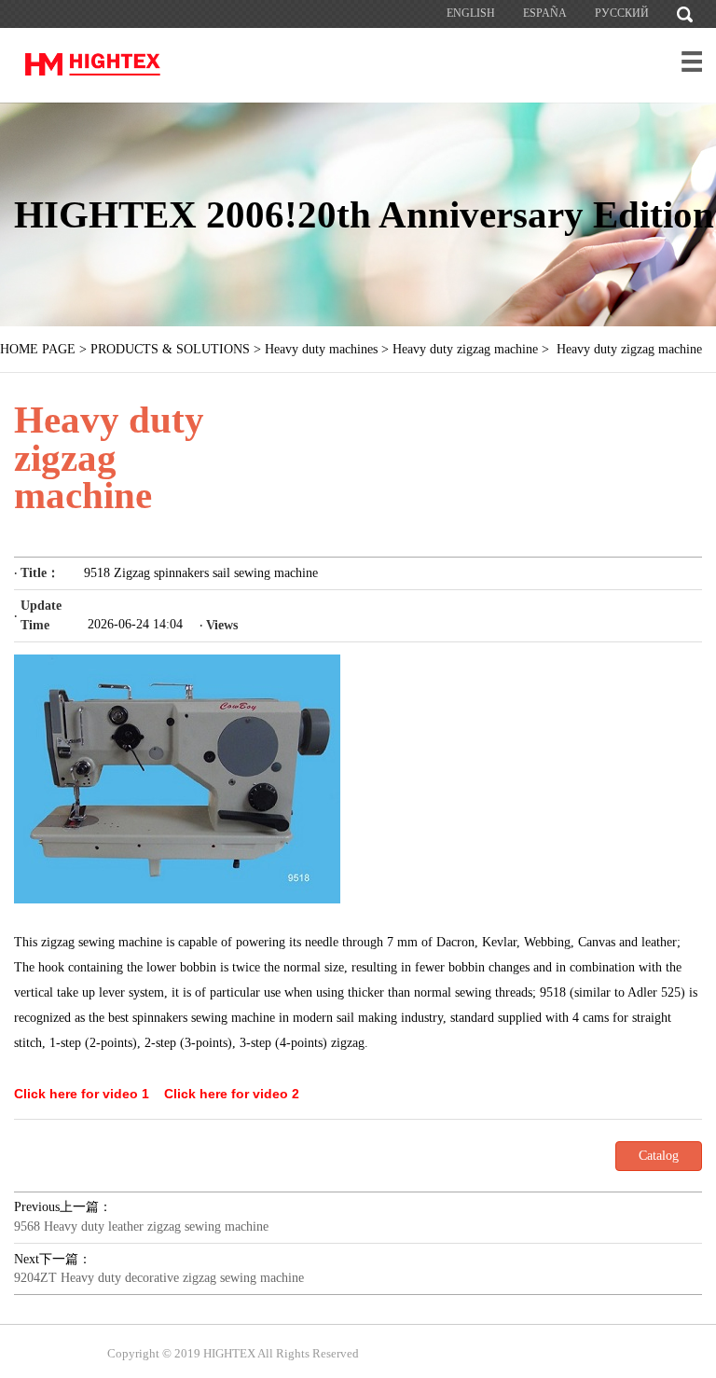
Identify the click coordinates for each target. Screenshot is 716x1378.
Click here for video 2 (231, 1094)
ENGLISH (471, 13)
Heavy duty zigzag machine (465, 349)
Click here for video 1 (81, 1094)
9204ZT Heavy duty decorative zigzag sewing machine (159, 1278)
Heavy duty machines (321, 349)
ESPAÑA (545, 13)
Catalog (659, 1156)
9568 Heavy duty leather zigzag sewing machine (141, 1226)
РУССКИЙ (622, 13)
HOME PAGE (38, 349)
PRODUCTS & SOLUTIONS (170, 349)
